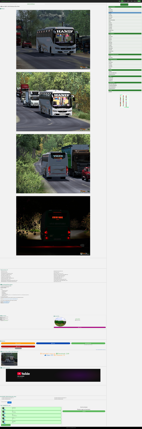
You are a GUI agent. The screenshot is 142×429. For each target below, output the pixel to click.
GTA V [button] (125, 1)
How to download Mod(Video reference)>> (101, 349)
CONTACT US (135, 1)
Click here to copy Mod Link (18, 348)
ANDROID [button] (128, 1)
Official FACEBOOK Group (6, 301)
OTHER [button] (131, 1)
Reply (4, 409)
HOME (119, 1)
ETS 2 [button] (122, 1)
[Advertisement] (53, 263)
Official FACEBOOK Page (6, 302)
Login (139, 1)
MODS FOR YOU (5, 1)
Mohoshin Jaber (12, 396)
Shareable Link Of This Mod (4, 348)
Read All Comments (5, 425)
